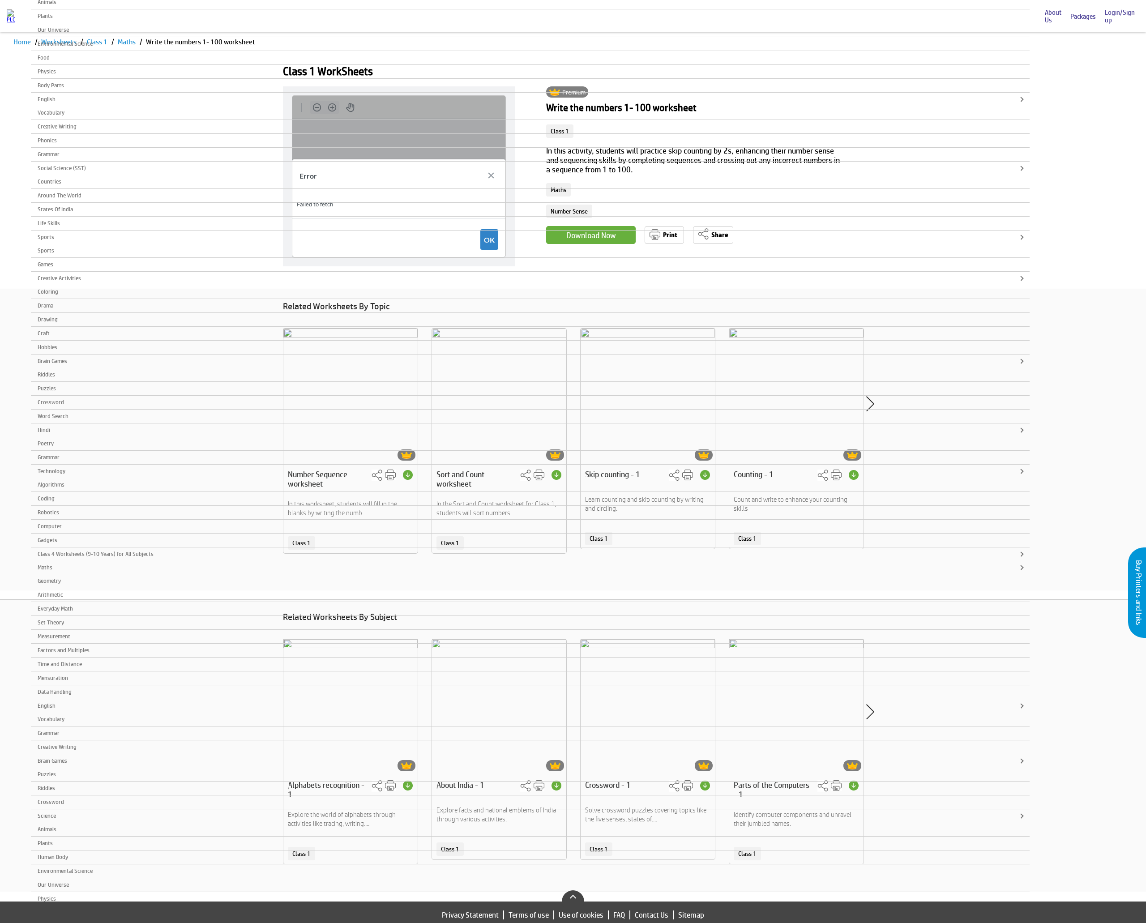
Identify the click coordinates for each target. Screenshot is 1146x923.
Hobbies (47, 347)
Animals (47, 829)
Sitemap (691, 914)
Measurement (54, 636)
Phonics (47, 140)
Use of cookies (581, 914)
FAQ (619, 914)
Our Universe (53, 29)
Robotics (48, 512)
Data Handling (55, 691)
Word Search (53, 416)
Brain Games (52, 361)
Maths (45, 567)
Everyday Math (55, 608)
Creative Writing (57, 126)
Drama (45, 305)
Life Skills (49, 223)
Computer (50, 526)
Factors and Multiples (64, 650)
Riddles (46, 374)
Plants (45, 16)
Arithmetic (50, 594)
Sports (46, 237)
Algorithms (51, 484)
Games (45, 264)
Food (44, 57)
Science (47, 815)
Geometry (49, 580)
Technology (51, 471)
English (47, 99)
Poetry (46, 443)
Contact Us (651, 914)
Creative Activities (59, 278)
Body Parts (51, 85)
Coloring (48, 291)
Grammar (49, 154)
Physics (47, 71)
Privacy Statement (470, 914)
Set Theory (51, 622)
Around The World (59, 195)
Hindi (44, 430)
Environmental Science (65, 43)
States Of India (55, 209)
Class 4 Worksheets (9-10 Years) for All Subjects (96, 554)
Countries (49, 181)
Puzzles (47, 388)
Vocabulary (51, 112)
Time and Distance (60, 664)
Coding (46, 498)
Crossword (51, 402)
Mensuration (53, 678)
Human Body (53, 857)
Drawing (48, 319)
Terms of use (529, 914)
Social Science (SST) (62, 168)
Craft (44, 333)
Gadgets (47, 540)
